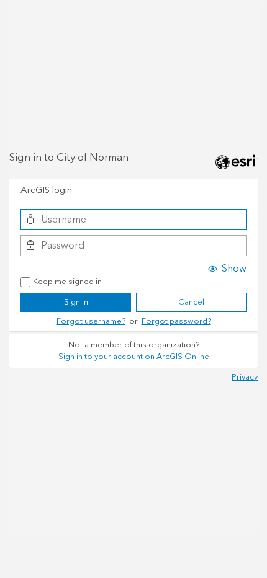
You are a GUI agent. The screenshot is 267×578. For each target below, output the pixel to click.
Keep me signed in (67, 282)
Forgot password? (176, 321)
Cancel (191, 302)
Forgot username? (91, 321)
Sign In (76, 302)
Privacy (245, 377)
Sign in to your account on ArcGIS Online (133, 356)
